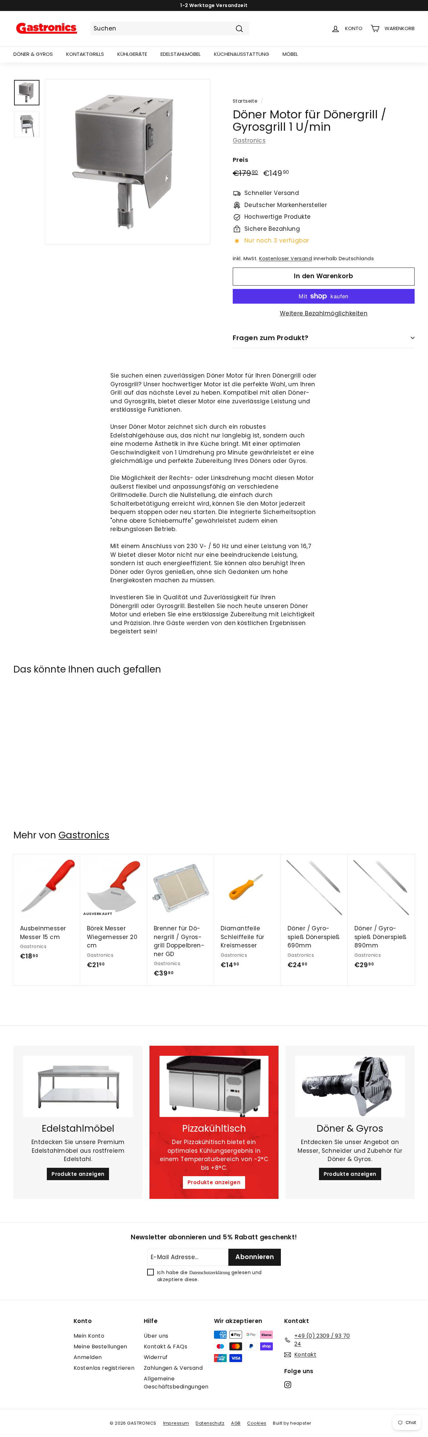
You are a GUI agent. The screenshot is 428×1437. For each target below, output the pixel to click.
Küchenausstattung (241, 54)
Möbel (290, 54)
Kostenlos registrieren (104, 1368)
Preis (240, 160)
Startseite (245, 101)
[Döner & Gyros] (350, 1086)
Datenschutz (210, 1423)
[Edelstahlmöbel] (78, 1086)
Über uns (156, 1336)
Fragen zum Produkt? (271, 337)
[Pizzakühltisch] (214, 1086)
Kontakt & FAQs (165, 1346)
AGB (235, 1423)
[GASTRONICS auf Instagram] (287, 1384)
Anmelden (88, 1357)
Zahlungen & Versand (173, 1368)
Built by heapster (292, 1423)
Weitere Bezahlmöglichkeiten (323, 313)
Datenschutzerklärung (209, 1272)
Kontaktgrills (85, 54)
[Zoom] (127, 162)
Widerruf (156, 1357)
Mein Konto (89, 1336)
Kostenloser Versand (285, 258)
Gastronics (249, 140)
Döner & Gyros (33, 54)
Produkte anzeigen (77, 1173)
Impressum (176, 1423)
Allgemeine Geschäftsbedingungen (176, 1383)
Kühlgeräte (132, 54)
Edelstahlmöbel (180, 54)
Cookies (256, 1423)
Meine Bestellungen (100, 1346)
